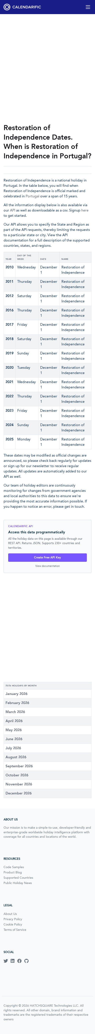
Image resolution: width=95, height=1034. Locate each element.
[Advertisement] (47, 68)
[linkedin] (13, 961)
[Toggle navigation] (87, 7)
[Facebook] (19, 961)
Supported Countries (18, 877)
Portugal (32, 196)
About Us (10, 914)
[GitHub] (26, 961)
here (85, 210)
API (12, 210)
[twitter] (6, 961)
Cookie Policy (13, 924)
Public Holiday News (18, 883)
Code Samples (14, 867)
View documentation (47, 566)
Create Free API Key (47, 557)
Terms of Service (15, 929)
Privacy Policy (13, 919)
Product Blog (13, 872)
